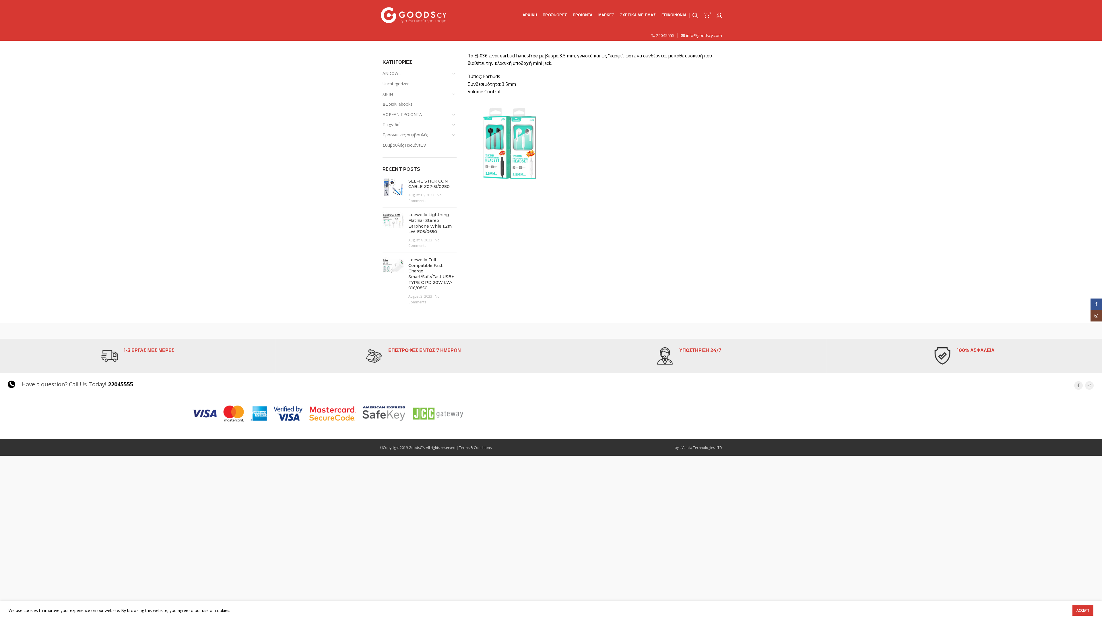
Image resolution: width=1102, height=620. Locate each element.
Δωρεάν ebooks (397, 104)
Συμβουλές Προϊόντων (404, 145)
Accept (1082, 610)
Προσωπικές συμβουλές (405, 134)
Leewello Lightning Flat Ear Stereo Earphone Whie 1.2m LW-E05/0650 (430, 223)
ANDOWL (392, 73)
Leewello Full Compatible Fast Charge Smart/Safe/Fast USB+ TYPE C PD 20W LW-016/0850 (431, 273)
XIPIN (388, 94)
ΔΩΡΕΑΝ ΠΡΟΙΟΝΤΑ (402, 114)
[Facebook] (1078, 385)
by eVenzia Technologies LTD (698, 447)
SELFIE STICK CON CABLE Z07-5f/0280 (429, 184)
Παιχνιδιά (392, 124)
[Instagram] (1089, 385)
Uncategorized (396, 83)
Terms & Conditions (475, 447)
